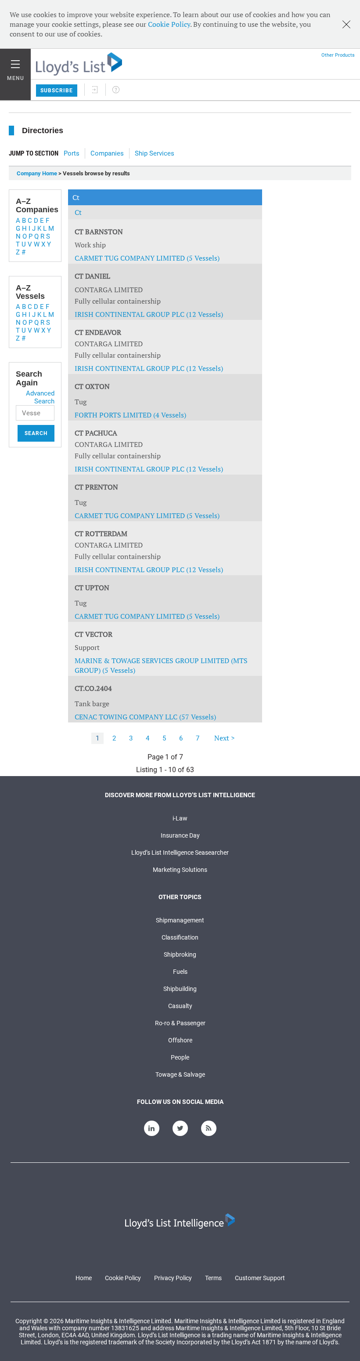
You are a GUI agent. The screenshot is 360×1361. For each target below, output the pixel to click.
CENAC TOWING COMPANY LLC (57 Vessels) (145, 717)
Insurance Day (180, 835)
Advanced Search (40, 397)
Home (84, 1277)
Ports (71, 153)
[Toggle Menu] (15, 62)
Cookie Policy (169, 24)
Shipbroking (180, 954)
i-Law (180, 818)
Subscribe (56, 90)
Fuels (180, 971)
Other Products (338, 55)
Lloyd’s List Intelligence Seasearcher (180, 852)
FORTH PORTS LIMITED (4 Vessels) (130, 415)
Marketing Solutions (180, 869)
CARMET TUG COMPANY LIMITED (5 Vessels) (147, 258)
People (180, 1057)
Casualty (180, 1005)
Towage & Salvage (180, 1074)
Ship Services (154, 153)
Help (115, 89)
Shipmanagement (180, 920)
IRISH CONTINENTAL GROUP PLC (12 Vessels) (149, 314)
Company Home (37, 173)
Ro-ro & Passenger (180, 1023)
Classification (180, 937)
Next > (224, 738)
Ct (78, 212)
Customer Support (260, 1277)
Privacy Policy (173, 1277)
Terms (213, 1277)
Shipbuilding (180, 988)
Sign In (94, 89)
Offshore (180, 1040)
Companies (107, 153)
